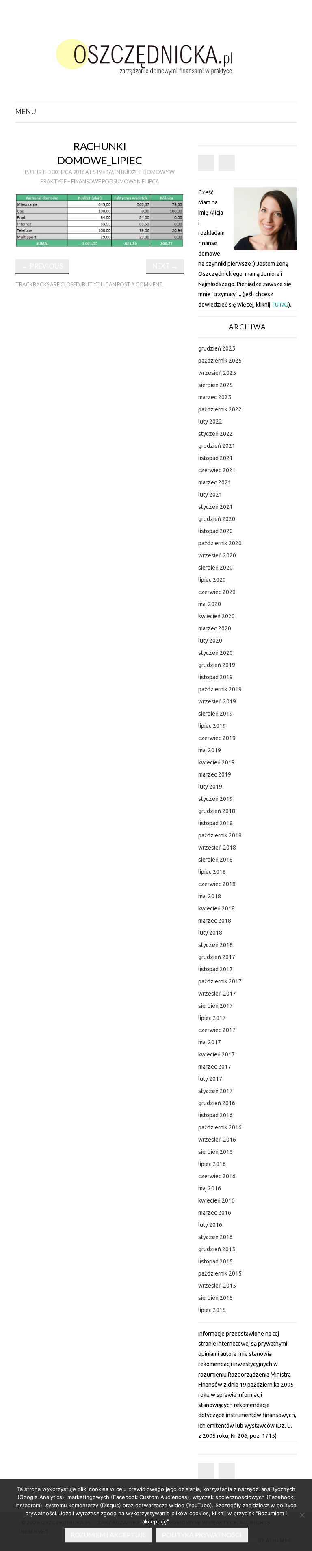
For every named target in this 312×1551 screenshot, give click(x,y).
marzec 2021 (214, 482)
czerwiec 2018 (217, 884)
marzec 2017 (214, 1066)
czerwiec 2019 (217, 738)
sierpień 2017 (215, 1005)
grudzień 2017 (216, 957)
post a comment (139, 285)
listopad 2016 (215, 1115)
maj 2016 (209, 1188)
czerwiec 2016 (217, 1176)
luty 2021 (210, 494)
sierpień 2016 (215, 1152)
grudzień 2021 (216, 446)
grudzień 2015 (216, 1249)
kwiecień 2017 (216, 1054)
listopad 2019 (215, 677)
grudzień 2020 (216, 519)
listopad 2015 (215, 1261)
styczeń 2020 (215, 653)
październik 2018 (220, 835)
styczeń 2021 (215, 506)
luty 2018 (210, 932)
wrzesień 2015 (217, 1285)
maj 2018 (209, 896)
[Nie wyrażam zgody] (302, 1515)
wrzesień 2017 (217, 993)
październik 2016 (220, 1127)
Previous (42, 266)
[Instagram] (227, 163)
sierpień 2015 (215, 1298)
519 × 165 (104, 172)
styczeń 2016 (215, 1237)
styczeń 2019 (215, 799)
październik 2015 (220, 1273)
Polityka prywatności (202, 1534)
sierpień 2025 (215, 385)
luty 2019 (210, 786)
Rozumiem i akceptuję (108, 1534)
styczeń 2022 (215, 433)
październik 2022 (220, 409)
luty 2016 (210, 1225)
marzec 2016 (214, 1212)
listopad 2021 (215, 458)
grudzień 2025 (216, 348)
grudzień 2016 (216, 1103)
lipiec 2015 (212, 1310)
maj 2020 (209, 604)
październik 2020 (220, 543)
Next (165, 266)
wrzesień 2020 (217, 555)
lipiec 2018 (212, 872)
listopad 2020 (215, 531)
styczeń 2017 (215, 1091)
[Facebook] (206, 163)
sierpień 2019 (215, 713)
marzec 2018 (214, 920)
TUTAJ (279, 304)
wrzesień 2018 (217, 847)
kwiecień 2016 (216, 1200)
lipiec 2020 (212, 580)
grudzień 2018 (216, 811)
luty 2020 (210, 640)
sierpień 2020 (215, 567)
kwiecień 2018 (216, 908)
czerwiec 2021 (217, 470)
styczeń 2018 (215, 945)
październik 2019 (220, 689)
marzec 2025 (214, 397)
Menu (26, 111)
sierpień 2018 (215, 859)
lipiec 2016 (212, 1164)
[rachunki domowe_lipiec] (99, 220)
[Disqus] (99, 406)
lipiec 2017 (212, 1018)
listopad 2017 (215, 969)
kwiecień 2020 (216, 616)
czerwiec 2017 (217, 1030)
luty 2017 (210, 1079)
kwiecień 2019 (216, 762)
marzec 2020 (214, 628)
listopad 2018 (215, 823)
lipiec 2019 (212, 726)
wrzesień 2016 (217, 1139)
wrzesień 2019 (217, 701)
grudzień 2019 (216, 665)
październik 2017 (220, 981)
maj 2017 (209, 1042)
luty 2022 (210, 421)
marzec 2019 (214, 774)
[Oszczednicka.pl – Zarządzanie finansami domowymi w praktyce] (155, 54)
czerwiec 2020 (217, 592)
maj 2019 (209, 750)
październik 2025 (220, 360)
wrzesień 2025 (217, 373)
